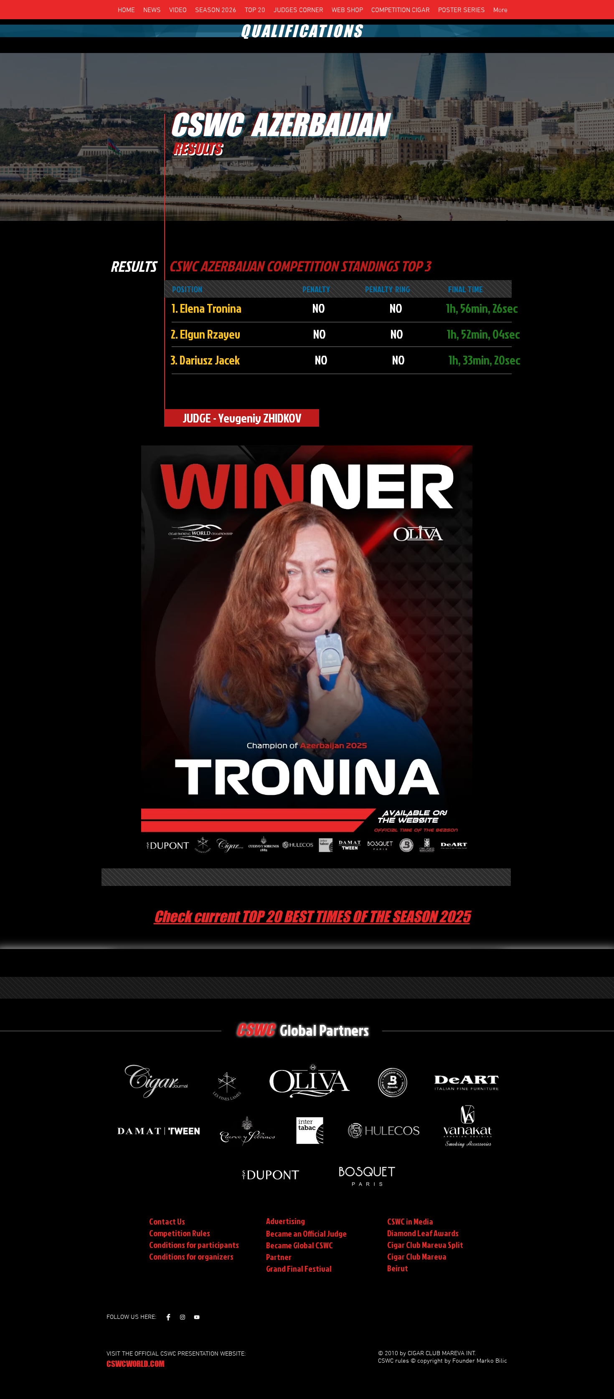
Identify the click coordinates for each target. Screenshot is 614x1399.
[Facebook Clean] (168, 1317)
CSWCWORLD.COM (136, 1364)
